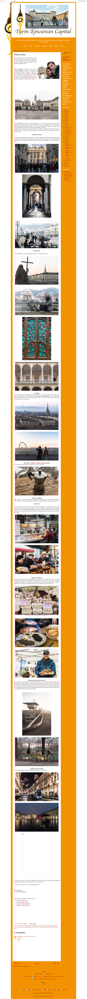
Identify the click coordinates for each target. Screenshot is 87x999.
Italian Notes (67, 179)
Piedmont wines (67, 68)
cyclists (22, 925)
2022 (65, 116)
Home (37, 963)
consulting (37, 46)
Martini (33, 463)
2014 (65, 166)
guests (56, 46)
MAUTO (51, 683)
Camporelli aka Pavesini (68, 145)
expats (32, 925)
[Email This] (30, 923)
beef (40, 580)
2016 (65, 162)
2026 (65, 109)
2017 (65, 125)
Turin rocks (67, 150)
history (65, 91)
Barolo (51, 583)
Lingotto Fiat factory (21, 686)
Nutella (43, 463)
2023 (65, 115)
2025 (65, 111)
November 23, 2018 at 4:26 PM (28, 936)
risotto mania (67, 89)
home (25, 46)
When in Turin (67, 102)
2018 (65, 123)
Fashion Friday (67, 72)
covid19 (65, 70)
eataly (29, 925)
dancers (26, 925)
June (66, 137)
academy (44, 46)
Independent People (30, 77)
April (66, 141)
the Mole (36, 683)
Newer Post (17, 963)
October (67, 130)
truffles (52, 580)
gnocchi (65, 104)
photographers (28, 927)
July (66, 136)
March (66, 143)
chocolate (19, 938)
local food (66, 76)
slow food (38, 508)
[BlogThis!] (31, 923)
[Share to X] (33, 923)
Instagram (33, 78)
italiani (51, 46)
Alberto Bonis (51, 993)
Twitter (27, 78)
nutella (23, 927)
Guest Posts (46, 925)
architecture (66, 74)
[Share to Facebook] (34, 923)
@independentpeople (26, 903)
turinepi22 (66, 100)
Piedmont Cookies (66, 81)
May (66, 139)
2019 (65, 122)
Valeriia (56, 927)
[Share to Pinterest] (35, 923)
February (67, 158)
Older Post (56, 963)
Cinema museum (52, 681)
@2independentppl (24, 902)
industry (15, 927)
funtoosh (19, 936)
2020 (65, 120)
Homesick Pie (67, 177)
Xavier (15, 928)
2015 (65, 164)
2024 (65, 113)
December (67, 127)
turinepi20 (66, 97)
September (67, 132)
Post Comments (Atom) (25, 966)
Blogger (51, 996)
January (67, 160)
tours (30, 46)
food (42, 925)
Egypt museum (44, 681)
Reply (18, 940)
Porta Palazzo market (30, 615)
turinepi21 (66, 93)
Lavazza (38, 463)
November (67, 129)
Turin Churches (67, 95)
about (61, 46)
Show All (71, 181)
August (66, 134)
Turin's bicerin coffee (68, 156)
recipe (64, 87)
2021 (65, 118)
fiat (40, 925)
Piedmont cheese (68, 78)
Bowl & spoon (67, 171)
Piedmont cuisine (36, 927)
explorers (37, 925)
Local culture (66, 64)
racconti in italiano (66, 84)
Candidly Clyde (67, 173)
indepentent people (53, 925)
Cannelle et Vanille (68, 175)
